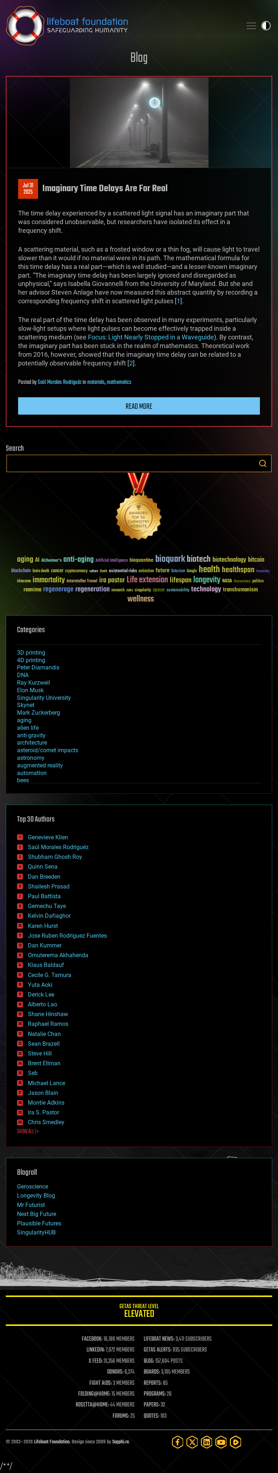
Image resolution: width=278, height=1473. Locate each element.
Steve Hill (40, 1053)
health (209, 570)
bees (23, 780)
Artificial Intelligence (112, 560)
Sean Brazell (44, 1043)
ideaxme (24, 581)
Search (262, 463)
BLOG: (149, 1361)
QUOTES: (151, 1416)
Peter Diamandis (38, 667)
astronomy (31, 757)
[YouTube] (221, 1442)
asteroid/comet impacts (47, 750)
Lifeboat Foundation (52, 1442)
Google (192, 571)
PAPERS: (152, 1405)
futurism (178, 571)
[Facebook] (178, 1442)
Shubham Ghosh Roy (55, 856)
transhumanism (240, 589)
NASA (227, 581)
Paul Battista (44, 896)
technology (206, 590)
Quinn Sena (43, 866)
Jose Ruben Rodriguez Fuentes (67, 935)
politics (258, 581)
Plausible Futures (39, 1223)
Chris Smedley (46, 1122)
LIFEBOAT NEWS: (159, 1339)
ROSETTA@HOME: (92, 1405)
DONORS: (115, 1372)
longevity (206, 580)
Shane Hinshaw (48, 1014)
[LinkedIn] (206, 1442)
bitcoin (256, 560)
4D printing (31, 660)
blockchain (21, 571)
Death (103, 571)
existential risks (123, 571)
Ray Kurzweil (33, 682)
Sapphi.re (120, 1442)
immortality (49, 580)
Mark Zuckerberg (38, 712)
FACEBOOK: (92, 1339)
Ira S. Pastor (43, 1112)
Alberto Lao (42, 1004)
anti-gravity (31, 735)
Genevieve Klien (48, 837)
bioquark (170, 559)
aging (25, 559)
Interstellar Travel (82, 581)
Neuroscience (242, 582)
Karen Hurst (43, 925)
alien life (28, 727)
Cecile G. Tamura (49, 975)
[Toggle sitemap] (251, 25)
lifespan (180, 580)
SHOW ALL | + (28, 1131)
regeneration (92, 589)
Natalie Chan (44, 1034)
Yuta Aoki (40, 984)
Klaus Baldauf (46, 965)
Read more (139, 407)
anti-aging (78, 559)
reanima (32, 589)
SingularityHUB (36, 1232)
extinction (146, 571)
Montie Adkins (46, 1102)
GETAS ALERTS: (158, 1350)
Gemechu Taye (47, 906)
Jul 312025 (28, 189)
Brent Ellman (44, 1063)
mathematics (119, 382)
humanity (263, 571)
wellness (140, 599)
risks (129, 590)
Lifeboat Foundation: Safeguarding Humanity (121, 26)
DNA (23, 675)
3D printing (31, 652)
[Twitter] (192, 1442)
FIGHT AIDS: (100, 1383)
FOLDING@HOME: (94, 1394)
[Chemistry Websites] (139, 508)
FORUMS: (121, 1416)
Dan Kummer (45, 945)
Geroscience (32, 1186)
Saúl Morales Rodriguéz (59, 382)
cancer (57, 571)
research (118, 590)
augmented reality (40, 765)
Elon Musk (30, 690)
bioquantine (141, 560)
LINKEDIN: (96, 1350)
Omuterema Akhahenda (58, 955)
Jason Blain (43, 1092)
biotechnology (229, 560)
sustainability (178, 590)
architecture (32, 742)
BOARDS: (152, 1372)
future (162, 570)
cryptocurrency (76, 571)
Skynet (25, 705)
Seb (33, 1073)
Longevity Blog (36, 1195)
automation (32, 773)
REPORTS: (153, 1383)
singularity (143, 590)
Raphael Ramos (48, 1023)
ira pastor (112, 580)
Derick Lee (41, 994)
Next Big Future (36, 1214)
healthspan (238, 570)
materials (96, 382)
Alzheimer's (51, 561)
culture (93, 571)
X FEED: (95, 1361)
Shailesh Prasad (49, 886)
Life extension (147, 580)
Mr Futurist (31, 1205)
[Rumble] (235, 1442)
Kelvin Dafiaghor (49, 915)
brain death (41, 571)
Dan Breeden (44, 876)
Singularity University (44, 697)
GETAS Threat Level (139, 1312)
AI (37, 560)
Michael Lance (46, 1083)
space (159, 590)
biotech (199, 559)
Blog (139, 58)
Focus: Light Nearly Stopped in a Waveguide (151, 337)
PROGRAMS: (155, 1394)
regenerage (58, 590)
